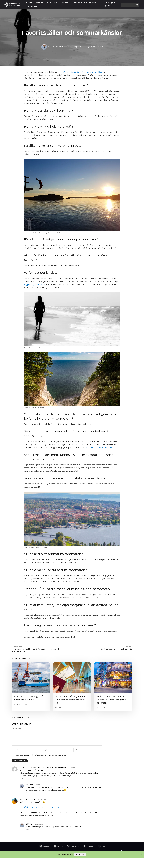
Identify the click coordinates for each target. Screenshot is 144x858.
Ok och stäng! (80, 854)
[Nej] (141, 855)
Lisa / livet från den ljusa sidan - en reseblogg (44, 767)
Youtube (46, 846)
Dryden (29, 784)
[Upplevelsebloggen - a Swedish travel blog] (12, 4)
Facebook (90, 846)
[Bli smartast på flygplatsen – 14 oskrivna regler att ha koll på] (72, 677)
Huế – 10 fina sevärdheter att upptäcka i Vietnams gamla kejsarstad (113, 699)
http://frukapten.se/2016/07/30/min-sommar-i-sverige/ (41, 807)
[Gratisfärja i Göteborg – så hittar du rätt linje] (31, 677)
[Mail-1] (108, 6)
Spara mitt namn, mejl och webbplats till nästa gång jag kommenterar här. (41, 755)
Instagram (75, 846)
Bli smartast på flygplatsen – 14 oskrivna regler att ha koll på (71, 699)
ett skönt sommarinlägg (91, 72)
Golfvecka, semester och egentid (116, 649)
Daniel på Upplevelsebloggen (58, 47)
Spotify (60, 846)
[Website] (105, 6)
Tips (71, 25)
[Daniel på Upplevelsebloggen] (44, 47)
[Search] (137, 5)
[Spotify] (112, 3)
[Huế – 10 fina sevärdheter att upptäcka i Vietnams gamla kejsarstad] (113, 677)
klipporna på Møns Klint (34, 284)
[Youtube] (105, 3)
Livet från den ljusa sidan (69, 72)
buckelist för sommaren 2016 (99, 447)
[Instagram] (108, 3)
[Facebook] (115, 3)
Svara (21, 779)
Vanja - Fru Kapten (29, 799)
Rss (103, 846)
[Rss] (99, 846)
